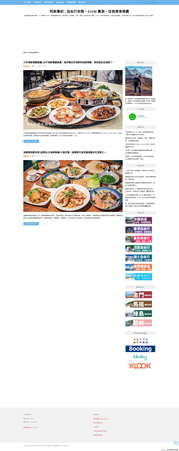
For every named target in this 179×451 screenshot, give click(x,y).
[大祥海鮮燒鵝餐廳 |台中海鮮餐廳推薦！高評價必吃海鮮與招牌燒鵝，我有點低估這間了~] (73, 99)
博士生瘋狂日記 (98, 423)
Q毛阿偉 (96, 427)
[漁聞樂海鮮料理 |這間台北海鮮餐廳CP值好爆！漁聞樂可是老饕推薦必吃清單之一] (73, 186)
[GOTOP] (176, 443)
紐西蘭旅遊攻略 (98, 435)
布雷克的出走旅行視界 (100, 431)
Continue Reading (31, 141)
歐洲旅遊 (60, 2)
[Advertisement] (89, 35)
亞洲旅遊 (37, 2)
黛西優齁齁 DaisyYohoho (101, 419)
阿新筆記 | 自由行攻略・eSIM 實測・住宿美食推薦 (89, 11)
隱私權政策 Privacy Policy (30, 427)
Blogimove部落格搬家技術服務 (169, 450)
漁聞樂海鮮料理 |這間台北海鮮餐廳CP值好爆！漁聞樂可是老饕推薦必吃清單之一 (64, 152)
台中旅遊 (27, 2)
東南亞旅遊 (48, 2)
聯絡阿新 (82, 2)
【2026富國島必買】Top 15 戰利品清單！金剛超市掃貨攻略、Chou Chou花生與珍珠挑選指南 (140, 197)
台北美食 (26, 156)
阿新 (33, 66)
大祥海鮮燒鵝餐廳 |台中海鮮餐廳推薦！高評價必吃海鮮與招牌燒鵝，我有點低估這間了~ (68, 62)
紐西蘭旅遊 (71, 2)
